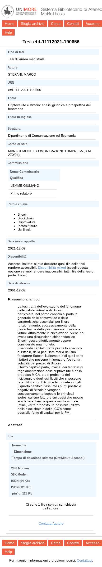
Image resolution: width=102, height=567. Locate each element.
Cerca (55, 24)
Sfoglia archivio (32, 24)
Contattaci (84, 560)
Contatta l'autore (51, 523)
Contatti (73, 24)
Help (8, 32)
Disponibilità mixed (52, 267)
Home (9, 24)
